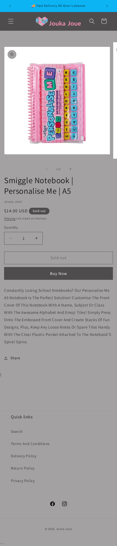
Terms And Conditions (30, 443)
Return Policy (23, 468)
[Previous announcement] (10, 6)
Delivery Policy (23, 455)
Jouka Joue (64, 529)
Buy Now (58, 273)
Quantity (11, 227)
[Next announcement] (107, 6)
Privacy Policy (23, 480)
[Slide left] (47, 169)
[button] (11, 21)
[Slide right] (70, 169)
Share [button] (15, 357)
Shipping (10, 218)
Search (17, 431)
